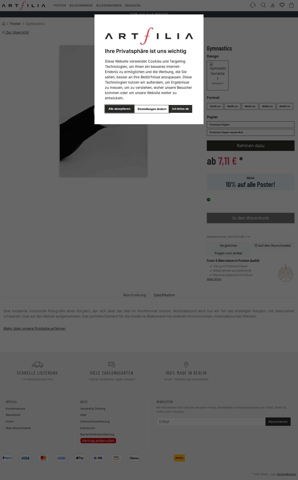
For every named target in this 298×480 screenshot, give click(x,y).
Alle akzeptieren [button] (119, 108)
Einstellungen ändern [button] (152, 109)
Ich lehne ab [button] (180, 108)
